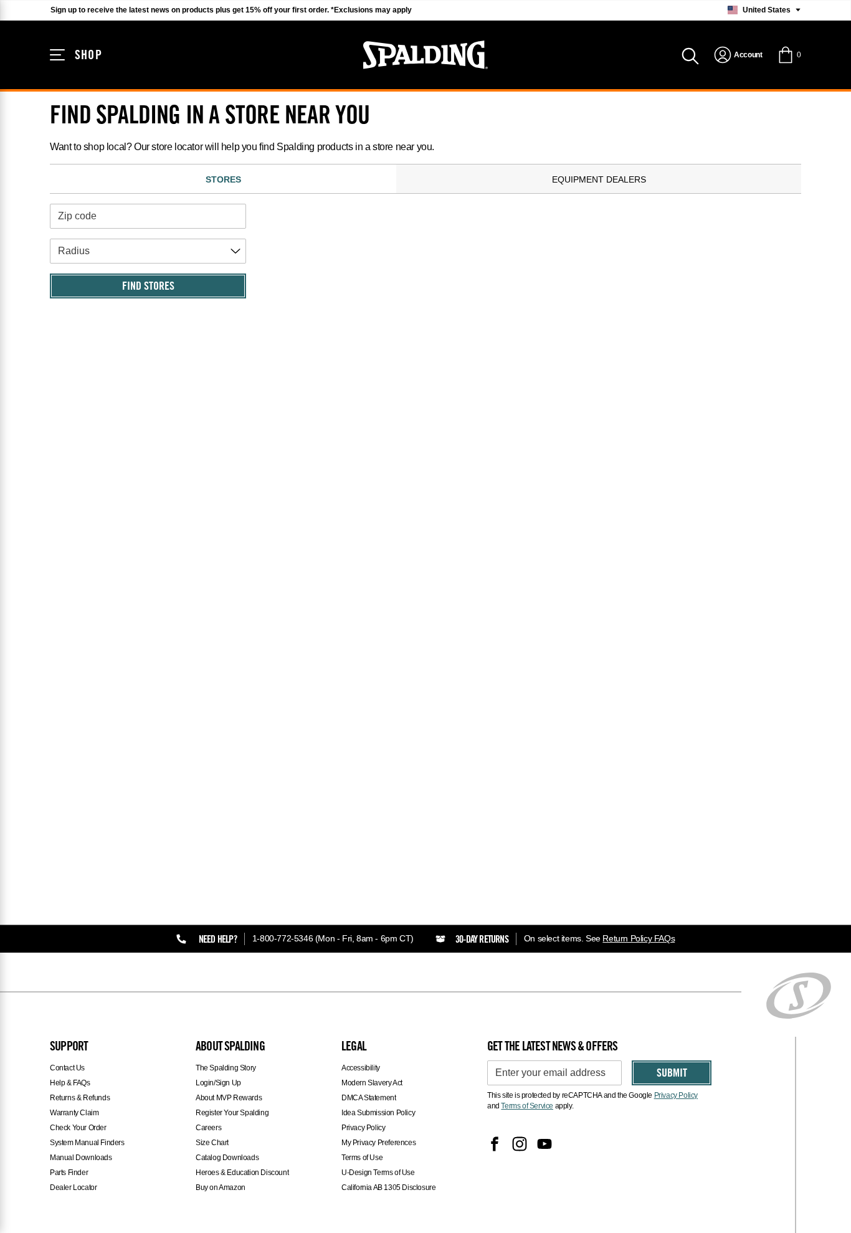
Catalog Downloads (227, 1157)
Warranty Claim (74, 1112)
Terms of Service (527, 1106)
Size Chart (212, 1142)
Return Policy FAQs (638, 938)
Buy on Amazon (220, 1187)
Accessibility (360, 1068)
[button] (789, 55)
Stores (223, 179)
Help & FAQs (70, 1082)
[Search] (690, 54)
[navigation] (738, 54)
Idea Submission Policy (378, 1112)
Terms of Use (362, 1157)
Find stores (148, 287)
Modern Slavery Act (371, 1082)
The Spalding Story (226, 1068)
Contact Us (67, 1068)
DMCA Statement (368, 1097)
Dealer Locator (73, 1187)
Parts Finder (69, 1172)
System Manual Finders (87, 1142)
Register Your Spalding (232, 1112)
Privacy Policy (363, 1127)
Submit (672, 1074)
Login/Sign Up (218, 1082)
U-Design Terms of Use (378, 1172)
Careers (208, 1127)
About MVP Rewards (229, 1097)
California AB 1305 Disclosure (388, 1187)
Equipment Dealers (599, 179)
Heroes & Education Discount (242, 1172)
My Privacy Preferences (378, 1142)
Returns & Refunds (80, 1097)
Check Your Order (78, 1127)
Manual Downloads (81, 1157)
